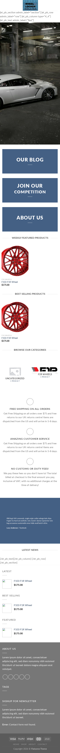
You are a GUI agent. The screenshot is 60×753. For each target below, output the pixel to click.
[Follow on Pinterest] (27, 676)
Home (16, 744)
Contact (42, 744)
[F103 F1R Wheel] (15, 261)
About (32, 744)
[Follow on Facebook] (5, 676)
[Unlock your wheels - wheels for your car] (30, 5)
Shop (24, 744)
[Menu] (4, 5)
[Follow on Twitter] (16, 676)
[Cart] (56, 5)
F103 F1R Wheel (10, 282)
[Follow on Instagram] (10, 676)
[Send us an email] (21, 676)
